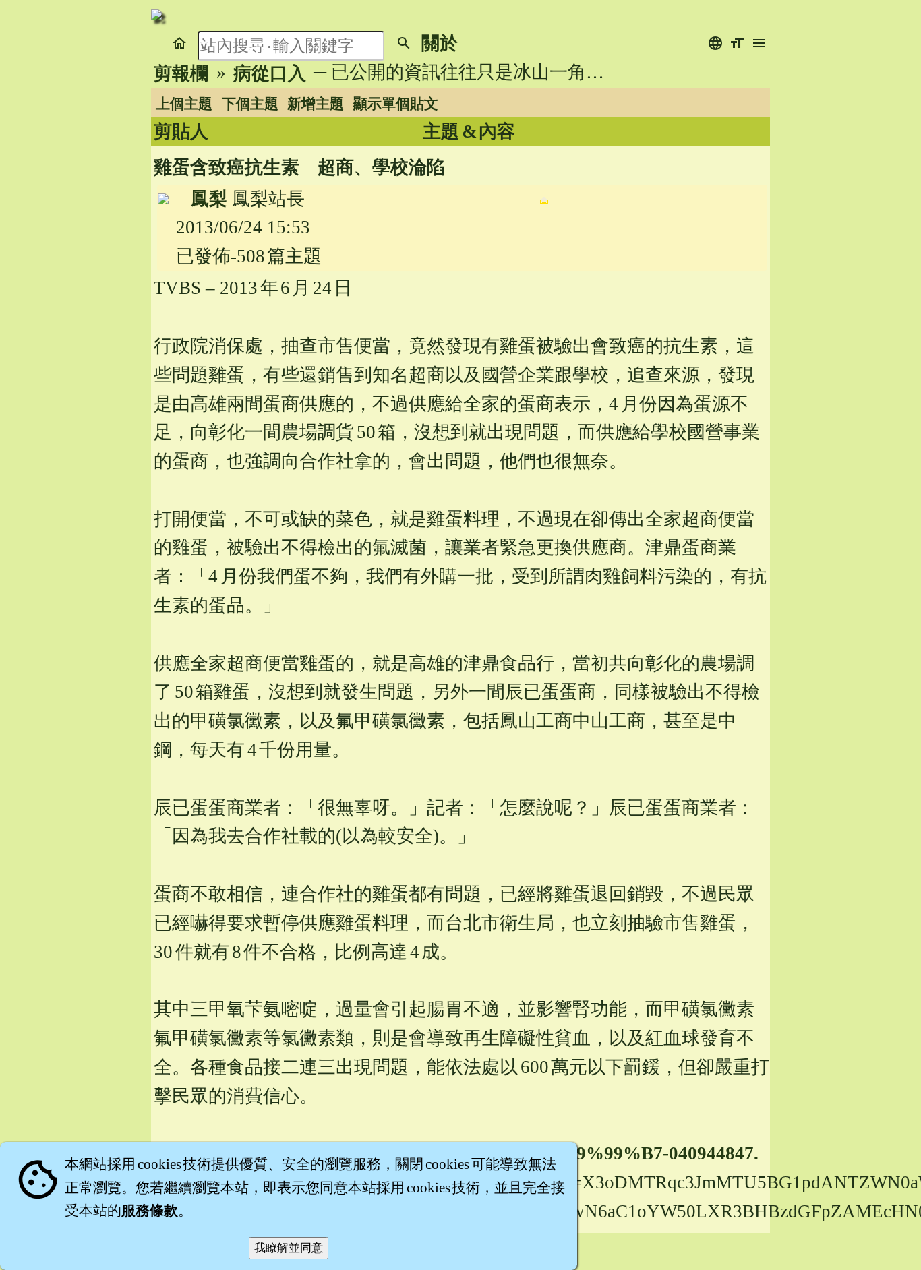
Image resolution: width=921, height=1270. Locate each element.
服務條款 (149, 1211)
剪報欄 (181, 73)
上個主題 (184, 104)
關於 (439, 43)
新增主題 (315, 104)
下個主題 (250, 104)
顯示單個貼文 (395, 104)
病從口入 (269, 73)
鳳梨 (209, 199)
